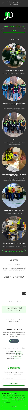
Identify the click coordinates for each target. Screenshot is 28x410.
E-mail (14, 30)
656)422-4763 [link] (19, 355)
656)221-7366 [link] (17, 358)
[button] (3, 3)
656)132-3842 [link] (19, 353)
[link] (14, 3)
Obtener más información (14, 251)
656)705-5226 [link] (17, 351)
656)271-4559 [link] (17, 356)
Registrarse (14, 383)
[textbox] (14, 378)
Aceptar (14, 406)
